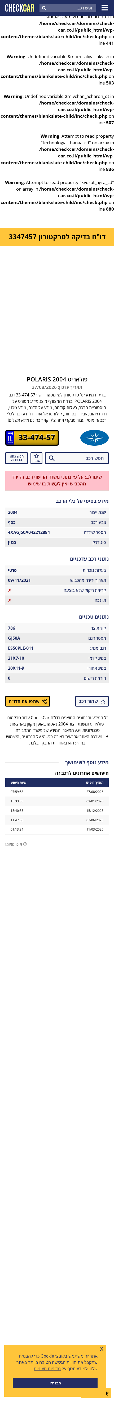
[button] (105, 7)
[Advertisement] (57, 305)
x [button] (101, 1348)
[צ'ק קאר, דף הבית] (19, 8)
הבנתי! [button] (55, 1383)
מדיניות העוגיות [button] (47, 1369)
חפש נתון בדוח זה (17, 458)
